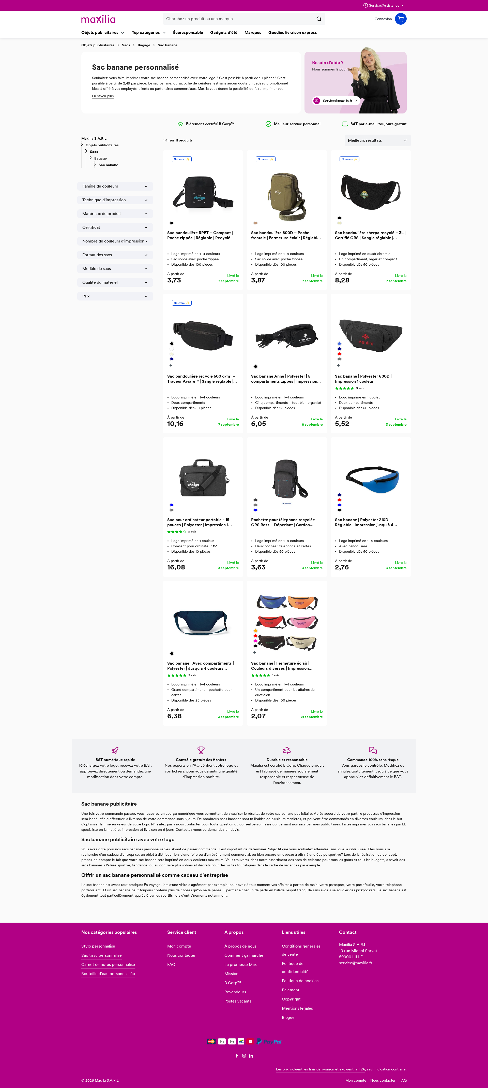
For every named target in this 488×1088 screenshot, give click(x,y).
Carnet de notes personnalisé (108, 964)
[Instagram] (244, 1057)
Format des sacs (97, 254)
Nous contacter (181, 955)
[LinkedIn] (251, 1057)
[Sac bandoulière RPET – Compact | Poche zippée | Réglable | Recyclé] (203, 190)
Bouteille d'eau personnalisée (108, 973)
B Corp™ (232, 982)
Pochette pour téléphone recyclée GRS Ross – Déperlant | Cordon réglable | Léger (283, 522)
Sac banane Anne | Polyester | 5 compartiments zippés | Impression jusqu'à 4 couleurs (284, 379)
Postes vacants (237, 1001)
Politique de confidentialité (295, 967)
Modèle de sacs (96, 268)
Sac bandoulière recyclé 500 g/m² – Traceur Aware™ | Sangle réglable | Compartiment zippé (201, 379)
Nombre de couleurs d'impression (113, 241)
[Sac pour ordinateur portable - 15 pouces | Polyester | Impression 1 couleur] (203, 477)
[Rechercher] (319, 19)
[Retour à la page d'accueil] (98, 19)
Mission (231, 973)
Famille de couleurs (100, 186)
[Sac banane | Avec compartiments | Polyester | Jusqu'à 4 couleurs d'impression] (203, 621)
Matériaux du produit (101, 213)
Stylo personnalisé (98, 946)
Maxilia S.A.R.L (93, 138)
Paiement (290, 989)
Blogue (288, 1017)
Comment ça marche (243, 955)
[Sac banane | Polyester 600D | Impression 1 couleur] (371, 334)
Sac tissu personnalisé (101, 955)
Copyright (291, 999)
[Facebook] (237, 1057)
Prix (85, 296)
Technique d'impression (104, 199)
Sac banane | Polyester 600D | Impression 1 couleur (363, 379)
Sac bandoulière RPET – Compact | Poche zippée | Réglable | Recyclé (200, 235)
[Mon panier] (401, 19)
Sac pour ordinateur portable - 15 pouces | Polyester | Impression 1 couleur (198, 522)
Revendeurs (235, 992)
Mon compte (179, 946)
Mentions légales (297, 1008)
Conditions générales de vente (301, 950)
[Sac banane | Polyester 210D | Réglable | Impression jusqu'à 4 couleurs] (371, 477)
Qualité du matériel (100, 282)
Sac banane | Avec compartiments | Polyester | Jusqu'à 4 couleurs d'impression (200, 666)
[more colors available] (171, 365)
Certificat (91, 227)
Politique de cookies (300, 980)
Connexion (383, 19)
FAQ (171, 964)
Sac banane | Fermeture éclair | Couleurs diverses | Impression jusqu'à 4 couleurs (280, 666)
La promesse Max (240, 964)
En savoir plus (103, 96)
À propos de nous (240, 946)
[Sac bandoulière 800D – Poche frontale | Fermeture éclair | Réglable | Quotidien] (287, 190)
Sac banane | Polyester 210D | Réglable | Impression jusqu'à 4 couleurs (364, 522)
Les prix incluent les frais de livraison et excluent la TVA (320, 1069)
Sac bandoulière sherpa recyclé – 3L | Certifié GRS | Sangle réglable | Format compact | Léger (370, 235)
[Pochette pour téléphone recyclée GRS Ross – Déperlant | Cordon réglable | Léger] (287, 477)
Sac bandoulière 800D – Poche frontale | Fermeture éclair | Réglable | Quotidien (286, 235)
